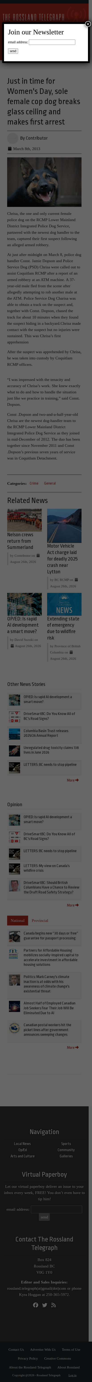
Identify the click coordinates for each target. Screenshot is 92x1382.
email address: (18, 42)
